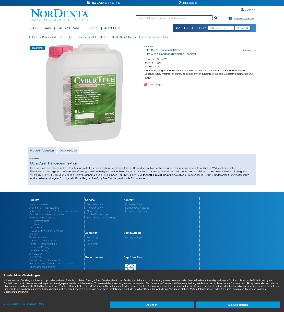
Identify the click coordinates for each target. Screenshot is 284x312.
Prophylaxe (35, 224)
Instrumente (35, 227)
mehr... (148, 77)
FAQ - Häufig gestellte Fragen (102, 217)
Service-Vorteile (95, 204)
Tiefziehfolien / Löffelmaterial (44, 260)
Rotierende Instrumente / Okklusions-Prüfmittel (54, 211)
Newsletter (92, 211)
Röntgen (33, 234)
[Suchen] (215, 18)
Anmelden (250, 10)
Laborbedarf (68, 27)
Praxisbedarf (40, 27)
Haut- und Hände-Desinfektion (116, 37)
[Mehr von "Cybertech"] (249, 50)
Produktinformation (42, 151)
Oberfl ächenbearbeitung (42, 267)
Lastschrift (92, 244)
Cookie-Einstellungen (98, 214)
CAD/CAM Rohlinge (39, 247)
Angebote (112, 27)
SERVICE (92, 27)
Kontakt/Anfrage (133, 204)
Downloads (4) (68, 150)
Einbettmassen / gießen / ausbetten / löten (52, 263)
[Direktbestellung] (253, 28)
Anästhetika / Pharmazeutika (44, 207)
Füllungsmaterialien (39, 221)
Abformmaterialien (38, 204)
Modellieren (35, 257)
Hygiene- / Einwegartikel (42, 217)
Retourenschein (95, 207)
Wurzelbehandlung (39, 237)
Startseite (33, 37)
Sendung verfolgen (133, 237)
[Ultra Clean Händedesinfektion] (84, 93)
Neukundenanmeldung (137, 207)
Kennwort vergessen (136, 211)
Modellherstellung (38, 250)
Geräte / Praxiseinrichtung (43, 244)
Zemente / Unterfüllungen (43, 240)
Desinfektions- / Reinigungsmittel (78, 37)
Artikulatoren (35, 253)
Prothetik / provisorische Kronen (46, 230)
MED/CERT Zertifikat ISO (130, 267)
